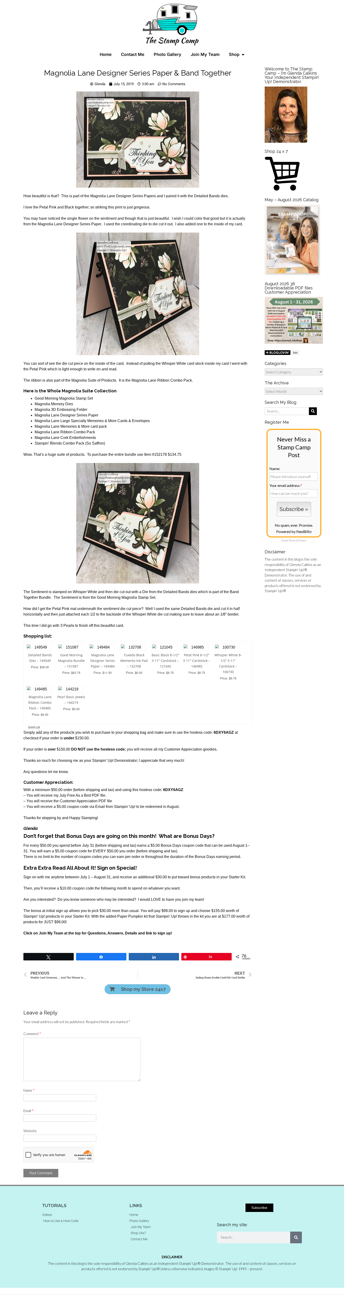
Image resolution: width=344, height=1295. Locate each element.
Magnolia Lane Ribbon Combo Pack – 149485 (39, 702)
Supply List (34, 727)
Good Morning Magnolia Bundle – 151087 (71, 660)
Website (30, 1131)
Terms (292, 540)
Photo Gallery (167, 54)
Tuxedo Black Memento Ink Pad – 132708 (134, 660)
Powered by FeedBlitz (294, 531)
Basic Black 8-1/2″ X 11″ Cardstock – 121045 (165, 660)
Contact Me (132, 54)
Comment (32, 1034)
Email (28, 1111)
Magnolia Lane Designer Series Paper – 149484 (102, 660)
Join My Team (205, 54)
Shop (234, 54)
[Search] (296, 1237)
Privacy (302, 540)
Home (106, 54)
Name (29, 1090)
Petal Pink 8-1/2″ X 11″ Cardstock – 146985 (196, 660)
